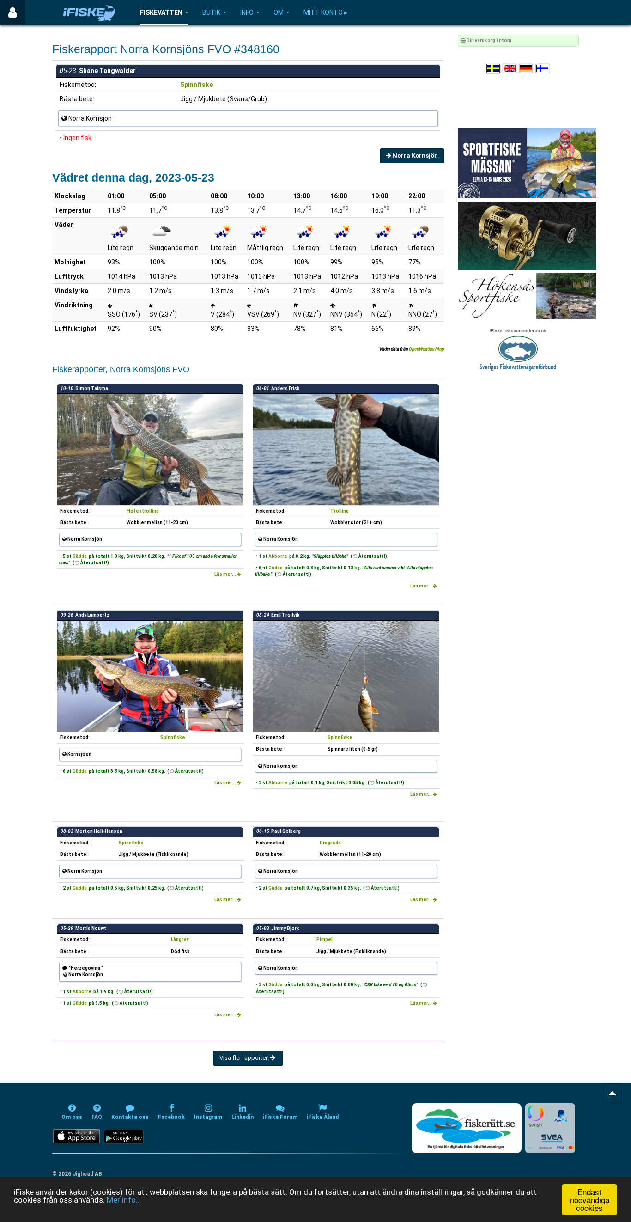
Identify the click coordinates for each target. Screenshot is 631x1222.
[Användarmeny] (12, 12)
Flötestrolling (143, 510)
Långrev (180, 939)
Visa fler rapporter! (244, 1057)
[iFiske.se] (89, 12)
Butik (211, 12)
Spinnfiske (196, 84)
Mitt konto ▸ (325, 12)
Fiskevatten (161, 12)
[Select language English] (510, 68)
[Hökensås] (527, 295)
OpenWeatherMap (426, 349)
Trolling (339, 510)
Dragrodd (330, 842)
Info (247, 12)
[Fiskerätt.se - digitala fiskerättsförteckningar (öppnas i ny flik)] (467, 1128)
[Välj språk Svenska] (493, 68)
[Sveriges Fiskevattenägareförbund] (518, 348)
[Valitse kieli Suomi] (542, 68)
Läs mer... (225, 574)
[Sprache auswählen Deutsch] (526, 68)
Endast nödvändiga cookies (589, 1199)
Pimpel (324, 939)
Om (278, 12)
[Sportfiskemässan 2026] (527, 162)
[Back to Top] (612, 1093)
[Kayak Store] (527, 235)
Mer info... (124, 1199)
